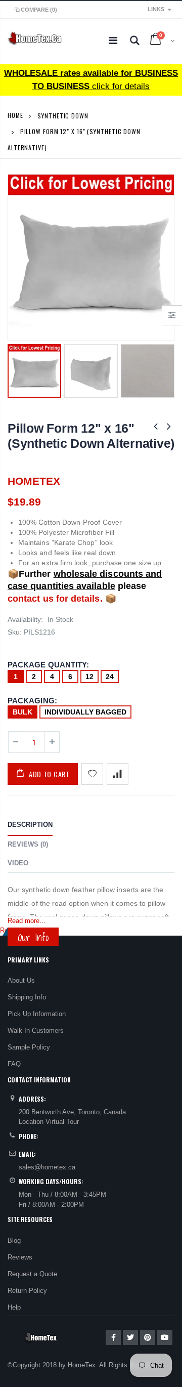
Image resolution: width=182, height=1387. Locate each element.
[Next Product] (168, 426)
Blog (14, 1240)
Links (156, 9)
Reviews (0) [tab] (28, 844)
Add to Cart (49, 774)
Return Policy (27, 1290)
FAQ (14, 1064)
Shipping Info (27, 997)
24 (110, 677)
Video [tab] (18, 863)
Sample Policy (29, 1047)
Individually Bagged (85, 712)
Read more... (27, 920)
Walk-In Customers (36, 1030)
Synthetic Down (62, 115)
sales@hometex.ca (47, 1167)
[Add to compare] (117, 774)
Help (14, 1307)
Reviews (20, 1257)
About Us (21, 980)
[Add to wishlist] (92, 774)
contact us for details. (55, 599)
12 (89, 677)
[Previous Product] (155, 426)
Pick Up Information (37, 1014)
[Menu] (113, 40)
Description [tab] (30, 824)
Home (15, 115)
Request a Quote (32, 1274)
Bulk (22, 712)
